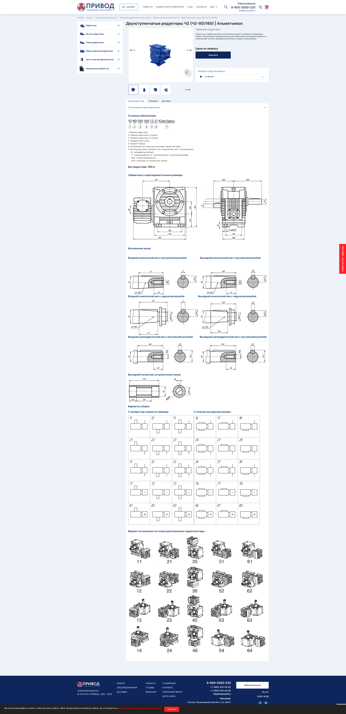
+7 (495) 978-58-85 (220, 690)
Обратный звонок (252, 685)
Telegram (260, 703)
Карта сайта (168, 696)
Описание (153, 101)
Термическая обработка (97, 68)
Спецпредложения (127, 687)
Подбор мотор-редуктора (170, 7)
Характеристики (136, 101)
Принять (172, 709)
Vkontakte (266, 703)
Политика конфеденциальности (88, 690)
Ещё (212, 7)
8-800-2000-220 (219, 683)
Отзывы (150, 687)
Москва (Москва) (247, 3)
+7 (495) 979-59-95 (220, 687)
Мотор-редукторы (95, 34)
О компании (169, 683)
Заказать (213, 55)
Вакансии (151, 692)
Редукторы (91, 25)
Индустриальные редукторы (99, 51)
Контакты (201, 7)
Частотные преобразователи (99, 59)
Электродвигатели (95, 42)
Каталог (130, 7)
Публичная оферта (172, 692)
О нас (190, 7)
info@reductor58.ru (247, 10)
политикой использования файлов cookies (140, 708)
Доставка (166, 101)
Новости (148, 7)
